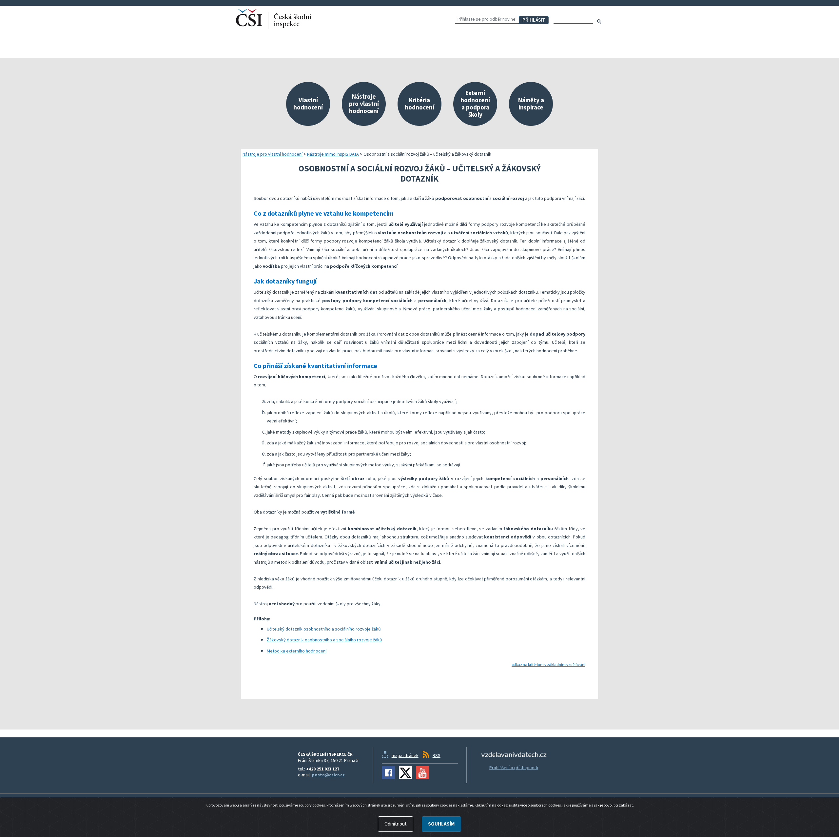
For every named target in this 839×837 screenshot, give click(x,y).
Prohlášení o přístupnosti (513, 767)
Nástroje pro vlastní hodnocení (272, 154)
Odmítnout (395, 824)
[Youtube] (422, 772)
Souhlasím (441, 824)
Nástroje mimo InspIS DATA (333, 154)
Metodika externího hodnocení (296, 651)
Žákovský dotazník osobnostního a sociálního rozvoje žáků (324, 640)
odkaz (502, 805)
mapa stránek (405, 755)
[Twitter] (405, 772)
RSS (436, 755)
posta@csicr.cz (328, 775)
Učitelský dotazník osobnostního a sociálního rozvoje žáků (324, 629)
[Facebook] (388, 772)
